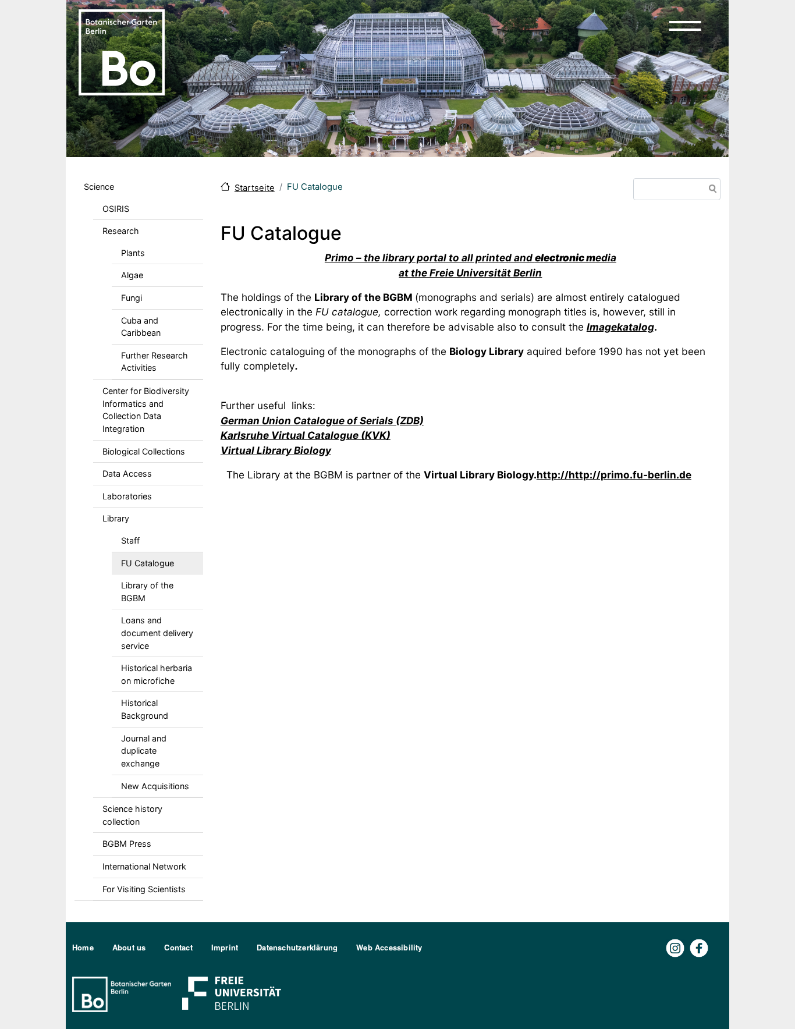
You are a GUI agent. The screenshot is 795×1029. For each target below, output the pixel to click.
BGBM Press (126, 844)
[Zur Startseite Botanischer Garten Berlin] (122, 51)
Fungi (131, 298)
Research (120, 231)
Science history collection (132, 815)
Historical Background (144, 709)
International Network (144, 866)
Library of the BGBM (147, 591)
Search (710, 190)
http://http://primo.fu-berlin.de (614, 475)
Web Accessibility (389, 947)
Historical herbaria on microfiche (156, 674)
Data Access (127, 473)
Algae (132, 275)
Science (99, 186)
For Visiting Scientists (144, 889)
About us (129, 947)
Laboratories (127, 496)
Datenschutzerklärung (297, 947)
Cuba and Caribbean (141, 326)
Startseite (255, 188)
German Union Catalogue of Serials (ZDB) (322, 420)
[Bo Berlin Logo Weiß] (124, 993)
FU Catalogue (147, 563)
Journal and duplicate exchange (143, 750)
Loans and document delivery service (157, 632)
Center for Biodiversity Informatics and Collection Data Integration (145, 410)
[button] (685, 25)
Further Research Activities (154, 361)
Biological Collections (143, 451)
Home (83, 947)
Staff (130, 540)
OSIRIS (115, 209)
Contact (178, 947)
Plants (133, 253)
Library (115, 518)
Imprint (224, 947)
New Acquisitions (155, 786)
